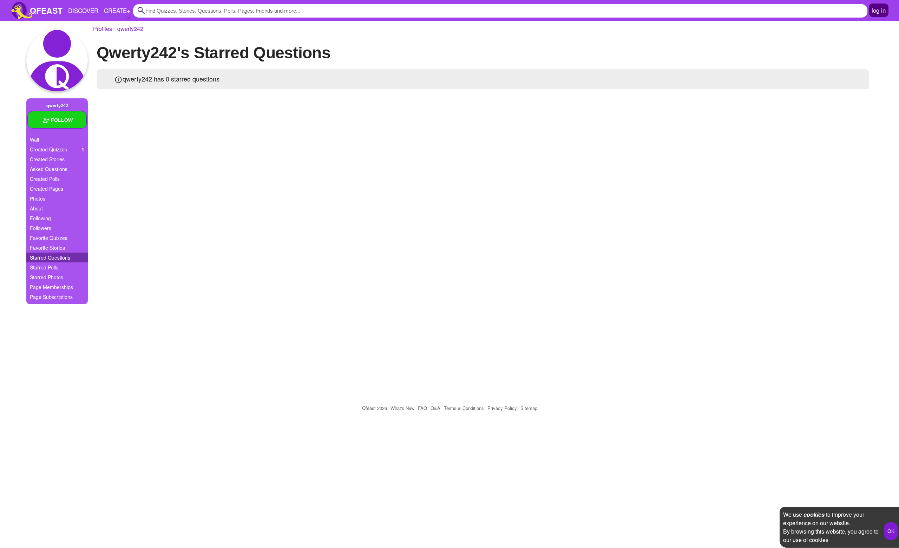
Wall (34, 139)
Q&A (435, 408)
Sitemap (528, 408)
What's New (402, 408)
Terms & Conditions (464, 408)
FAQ (422, 408)
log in (879, 10)
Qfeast (374, 408)
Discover (83, 10)
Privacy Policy (502, 408)
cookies (814, 514)
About (36, 208)
